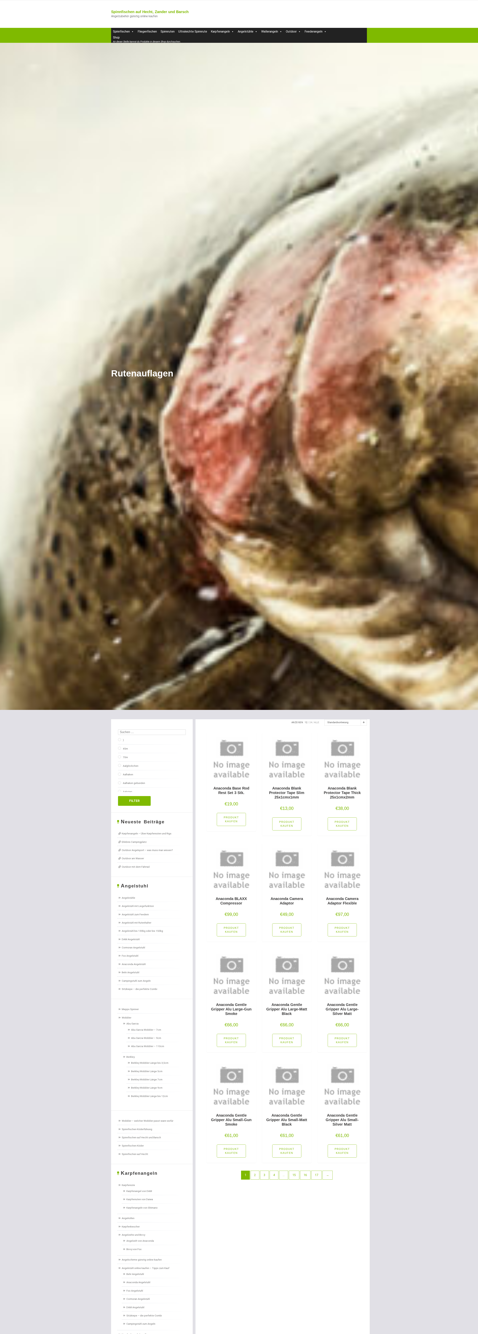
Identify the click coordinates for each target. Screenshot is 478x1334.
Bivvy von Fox (134, 1249)
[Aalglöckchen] (119, 765)
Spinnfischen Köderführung (137, 1129)
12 (306, 722)
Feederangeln (313, 31)
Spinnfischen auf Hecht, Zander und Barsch (150, 12)
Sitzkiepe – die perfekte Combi (139, 988)
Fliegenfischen (147, 31)
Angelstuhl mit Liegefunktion (138, 905)
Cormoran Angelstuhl (133, 947)
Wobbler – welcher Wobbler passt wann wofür (147, 1120)
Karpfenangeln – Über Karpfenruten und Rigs (146, 833)
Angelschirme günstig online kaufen (142, 1259)
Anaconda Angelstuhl (134, 964)
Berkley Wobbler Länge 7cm (146, 1079)
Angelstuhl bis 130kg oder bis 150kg (142, 930)
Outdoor (291, 31)
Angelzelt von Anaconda (140, 1240)
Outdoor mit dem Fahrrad (136, 866)
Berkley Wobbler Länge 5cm (146, 1071)
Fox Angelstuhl (130, 955)
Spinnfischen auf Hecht (135, 1154)
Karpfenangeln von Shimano (142, 1207)
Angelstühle (245, 31)
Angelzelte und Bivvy (133, 1234)
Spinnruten (168, 31)
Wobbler (126, 1017)
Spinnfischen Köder (133, 1145)
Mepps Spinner (130, 1009)
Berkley (130, 1056)
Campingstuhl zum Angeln (136, 980)
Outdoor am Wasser (133, 858)
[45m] (119, 748)
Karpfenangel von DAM (139, 1191)
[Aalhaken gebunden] (119, 782)
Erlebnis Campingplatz (134, 841)
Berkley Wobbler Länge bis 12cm (149, 1096)
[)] (119, 739)
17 (316, 1175)
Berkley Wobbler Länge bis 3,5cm (149, 1062)
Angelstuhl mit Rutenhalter (136, 922)
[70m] (119, 756)
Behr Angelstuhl (130, 972)
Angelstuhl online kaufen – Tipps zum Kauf (145, 1268)
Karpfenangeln (220, 31)
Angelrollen (128, 1218)
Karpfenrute (128, 1185)
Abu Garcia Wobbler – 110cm (147, 1046)
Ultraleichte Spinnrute (192, 31)
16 (305, 1175)
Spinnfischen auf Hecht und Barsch (141, 1137)
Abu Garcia (132, 1023)
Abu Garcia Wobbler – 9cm (146, 1037)
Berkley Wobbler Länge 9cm (146, 1087)
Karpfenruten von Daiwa (139, 1199)
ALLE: (317, 722)
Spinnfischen (121, 31)
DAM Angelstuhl (131, 939)
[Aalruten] (119, 791)
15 (294, 1175)
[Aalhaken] (119, 774)
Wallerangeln (269, 31)
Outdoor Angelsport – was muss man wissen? (147, 850)
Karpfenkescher (131, 1226)
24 (310, 722)
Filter (134, 801)
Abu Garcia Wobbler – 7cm (146, 1029)
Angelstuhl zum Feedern (135, 914)
